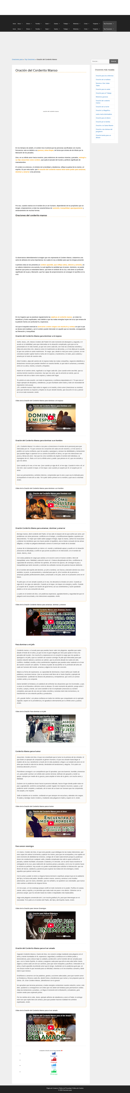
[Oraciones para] (21, 18)
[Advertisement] (65, 45)
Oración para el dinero (103, 118)
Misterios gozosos (102, 97)
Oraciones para (17, 59)
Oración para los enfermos (104, 76)
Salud (46, 23)
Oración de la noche (102, 107)
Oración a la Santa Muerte (104, 125)
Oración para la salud (103, 89)
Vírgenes (95, 23)
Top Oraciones (108, 23)
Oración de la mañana (103, 79)
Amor (19, 23)
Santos (56, 23)
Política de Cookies (78, 1088)
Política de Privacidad (65, 1088)
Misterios (76, 23)
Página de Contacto (52, 1088)
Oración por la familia (103, 122)
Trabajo (65, 23)
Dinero (28, 23)
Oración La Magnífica (103, 110)
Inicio (14, 23)
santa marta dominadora (104, 114)
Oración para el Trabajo (103, 93)
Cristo (85, 23)
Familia (38, 23)
